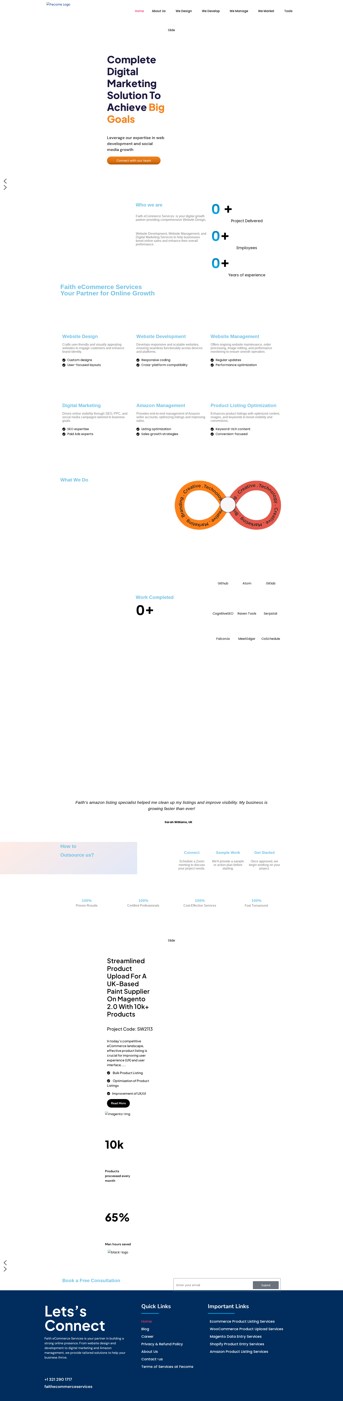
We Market (266, 11)
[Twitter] (80, 1368)
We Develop (211, 11)
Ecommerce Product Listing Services (242, 1321)
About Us (159, 11)
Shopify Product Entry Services (237, 1343)
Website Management (235, 336)
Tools (288, 11)
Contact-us (152, 1359)
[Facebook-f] (48, 1368)
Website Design (80, 336)
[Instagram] (101, 1368)
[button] (160, 11)
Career (147, 1336)
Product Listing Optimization (244, 405)
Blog (145, 1328)
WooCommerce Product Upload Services (246, 1328)
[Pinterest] (70, 1368)
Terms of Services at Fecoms (167, 1366)
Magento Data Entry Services (236, 1336)
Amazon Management (160, 405)
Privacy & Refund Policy (162, 1343)
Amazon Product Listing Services (239, 1351)
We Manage (239, 11)
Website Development (161, 336)
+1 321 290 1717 (58, 1379)
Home (139, 11)
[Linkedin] (59, 1368)
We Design (184, 11)
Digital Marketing (81, 405)
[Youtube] (91, 1368)
